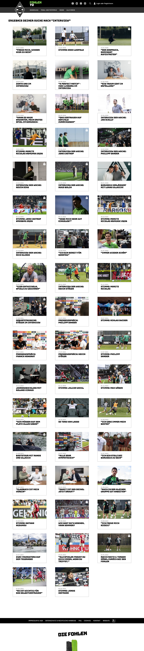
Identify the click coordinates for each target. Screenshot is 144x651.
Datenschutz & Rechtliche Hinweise (60, 621)
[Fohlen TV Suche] (90, 4)
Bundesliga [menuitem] (34, 10)
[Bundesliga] (114, 620)
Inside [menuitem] (61, 10)
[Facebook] (73, 4)
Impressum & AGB (35, 621)
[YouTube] (77, 4)
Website (106, 621)
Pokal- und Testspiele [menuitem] (49, 10)
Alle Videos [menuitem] (71, 10)
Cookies (87, 621)
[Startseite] (20, 10)
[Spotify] (85, 4)
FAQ (80, 621)
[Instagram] (81, 4)
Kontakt (96, 621)
